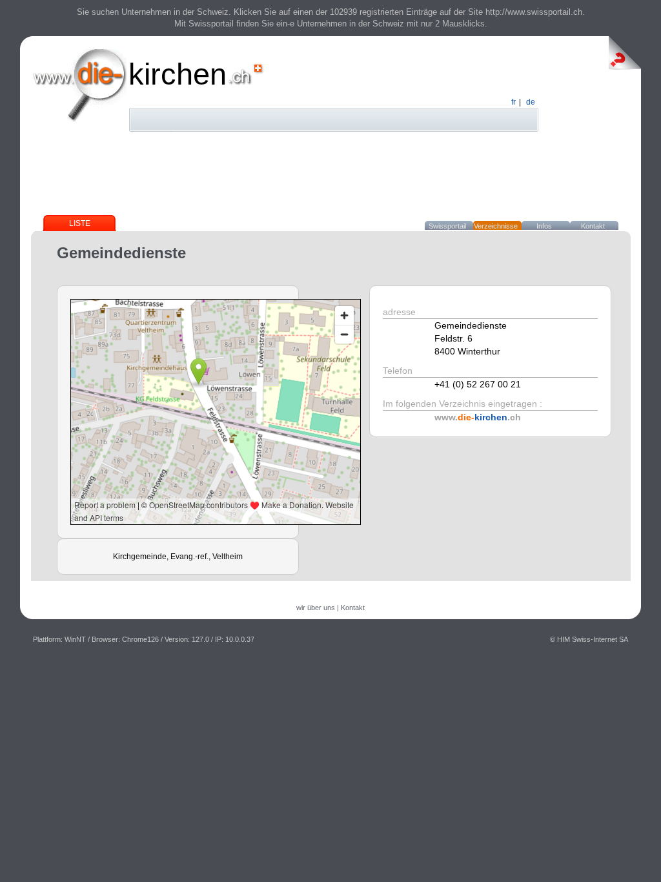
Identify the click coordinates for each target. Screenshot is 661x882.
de (530, 102)
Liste (79, 223)
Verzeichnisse (496, 226)
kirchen (177, 74)
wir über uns (315, 607)
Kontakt (593, 226)
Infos (544, 226)
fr (513, 102)
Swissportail (447, 226)
